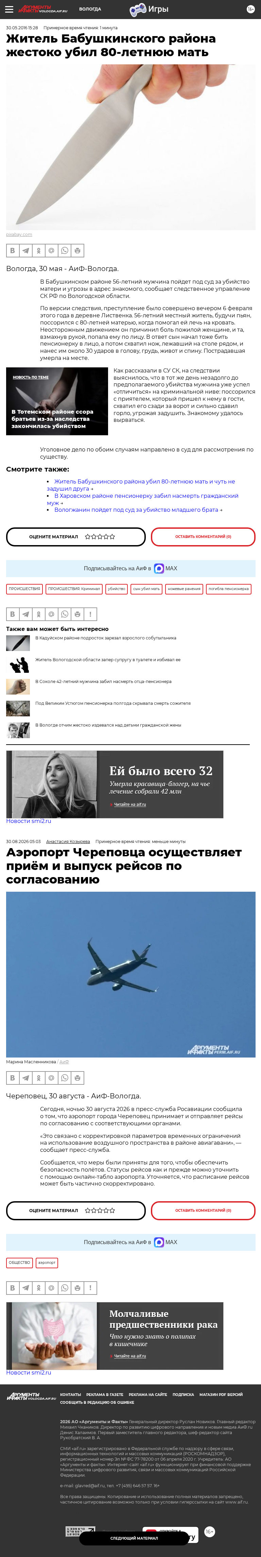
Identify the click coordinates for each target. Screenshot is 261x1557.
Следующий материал (134, 1538)
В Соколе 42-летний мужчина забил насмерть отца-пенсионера (103, 681)
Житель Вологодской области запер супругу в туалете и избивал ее (107, 659)
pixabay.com (19, 234)
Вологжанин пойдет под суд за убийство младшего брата (136, 510)
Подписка (183, 1395)
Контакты (70, 1395)
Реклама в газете (104, 1395)
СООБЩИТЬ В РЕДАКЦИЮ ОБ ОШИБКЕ (97, 1402)
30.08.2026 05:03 (23, 841)
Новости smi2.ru (28, 821)
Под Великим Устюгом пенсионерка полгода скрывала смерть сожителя (113, 703)
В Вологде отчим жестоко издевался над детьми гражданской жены (108, 725)
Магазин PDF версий (221, 1395)
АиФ (64, 1061)
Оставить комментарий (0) (203, 537)
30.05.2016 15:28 (22, 27)
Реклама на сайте (148, 1395)
